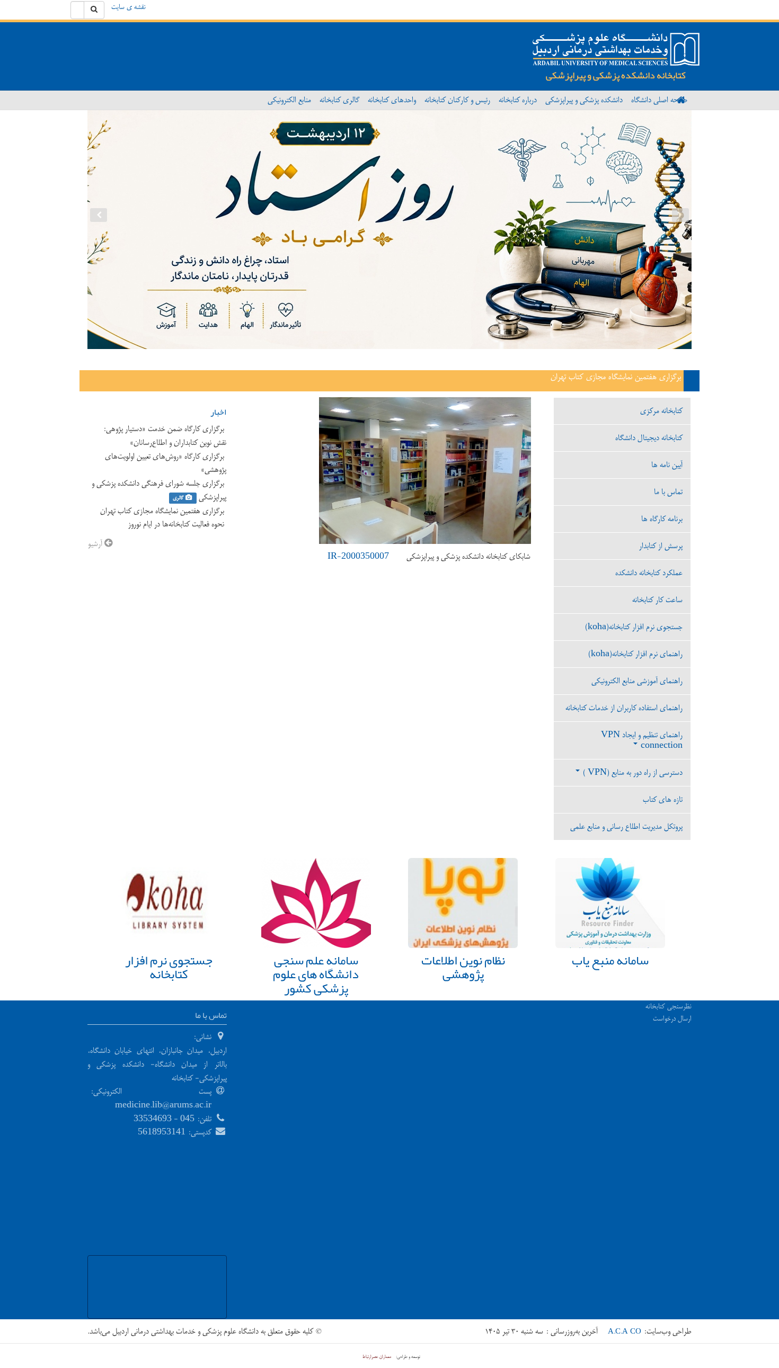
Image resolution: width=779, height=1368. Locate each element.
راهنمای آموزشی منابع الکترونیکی (637, 680)
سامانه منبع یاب (610, 960)
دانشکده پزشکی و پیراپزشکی (584, 99)
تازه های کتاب (663, 799)
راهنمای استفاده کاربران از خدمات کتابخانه (624, 707)
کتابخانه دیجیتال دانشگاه (649, 437)
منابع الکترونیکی (289, 99)
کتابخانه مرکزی (661, 410)
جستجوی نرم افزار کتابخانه (169, 967)
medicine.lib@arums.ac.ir (163, 1105)
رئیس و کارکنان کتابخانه (457, 99)
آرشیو (96, 543)
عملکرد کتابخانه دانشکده (649, 572)
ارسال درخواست (672, 1018)
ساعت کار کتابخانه (657, 599)
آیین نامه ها (667, 464)
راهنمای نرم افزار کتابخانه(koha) (635, 653)
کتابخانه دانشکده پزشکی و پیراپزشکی (616, 75)
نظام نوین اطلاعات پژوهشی (463, 967)
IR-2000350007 (358, 556)
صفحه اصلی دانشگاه (659, 99)
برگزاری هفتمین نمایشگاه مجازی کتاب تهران (617, 377)
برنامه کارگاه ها (662, 518)
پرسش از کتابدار (661, 545)
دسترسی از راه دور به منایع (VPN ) (632, 772)
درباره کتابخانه (518, 99)
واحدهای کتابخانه (392, 99)
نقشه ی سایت (128, 7)
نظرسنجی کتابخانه (668, 1006)
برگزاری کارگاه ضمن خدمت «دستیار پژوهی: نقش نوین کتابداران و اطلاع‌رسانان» (164, 435)
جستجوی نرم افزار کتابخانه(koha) (634, 626)
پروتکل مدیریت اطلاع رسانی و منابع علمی (626, 826)
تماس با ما (668, 491)
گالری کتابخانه (339, 99)
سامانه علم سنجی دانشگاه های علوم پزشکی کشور (316, 974)
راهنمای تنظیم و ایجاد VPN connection (642, 740)
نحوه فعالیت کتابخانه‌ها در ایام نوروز (177, 524)
